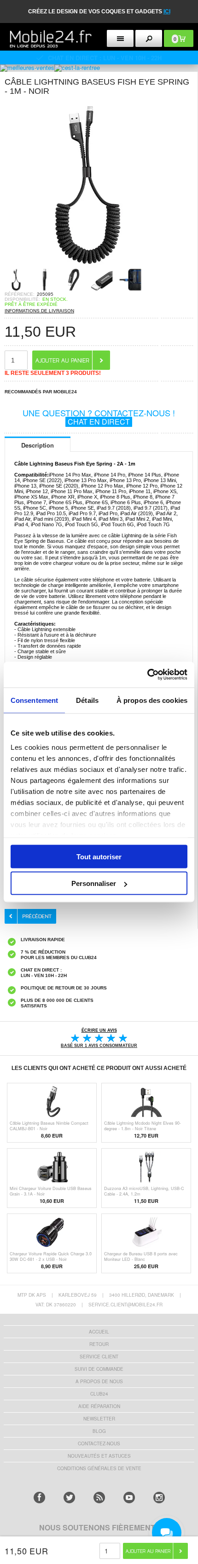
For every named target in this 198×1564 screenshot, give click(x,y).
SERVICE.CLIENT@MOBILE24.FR (125, 1304)
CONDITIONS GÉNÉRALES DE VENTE (99, 1468)
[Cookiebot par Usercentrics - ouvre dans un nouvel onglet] (147, 675)
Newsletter (99, 1418)
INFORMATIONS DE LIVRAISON (39, 310)
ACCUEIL (99, 1331)
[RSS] (99, 1497)
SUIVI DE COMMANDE (99, 1369)
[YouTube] (129, 1497)
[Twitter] (69, 1497)
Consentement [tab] (34, 700)
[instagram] (159, 1497)
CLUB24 (99, 1394)
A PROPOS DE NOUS (99, 1381)
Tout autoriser (99, 856)
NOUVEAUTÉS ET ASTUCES (99, 1456)
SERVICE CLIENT (99, 1356)
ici (166, 11)
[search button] (148, 38)
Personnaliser (93, 883)
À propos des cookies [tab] (151, 700)
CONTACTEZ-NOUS (99, 1443)
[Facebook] (39, 1497)
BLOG (99, 1431)
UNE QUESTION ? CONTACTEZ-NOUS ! (99, 417)
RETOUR (99, 1344)
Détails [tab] (87, 700)
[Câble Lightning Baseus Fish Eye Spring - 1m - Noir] (87, 265)
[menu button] (120, 38)
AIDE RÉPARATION (99, 1406)
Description (37, 445)
